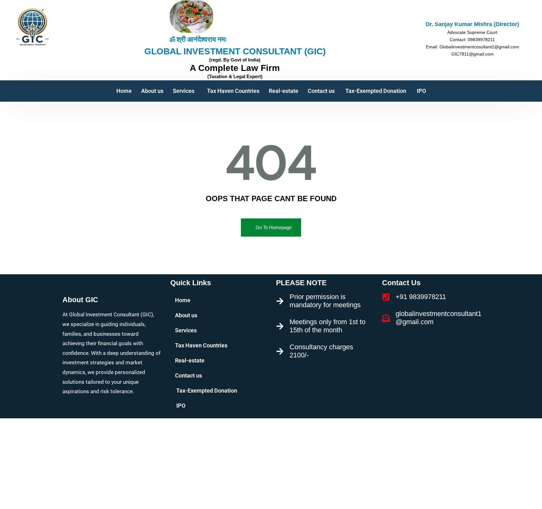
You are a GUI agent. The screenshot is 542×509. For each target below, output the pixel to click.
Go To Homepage (274, 227)
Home (124, 91)
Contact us (321, 91)
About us (152, 91)
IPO (421, 91)
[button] (185, 91)
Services (183, 91)
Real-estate (283, 91)
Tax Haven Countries (233, 91)
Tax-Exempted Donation (375, 91)
